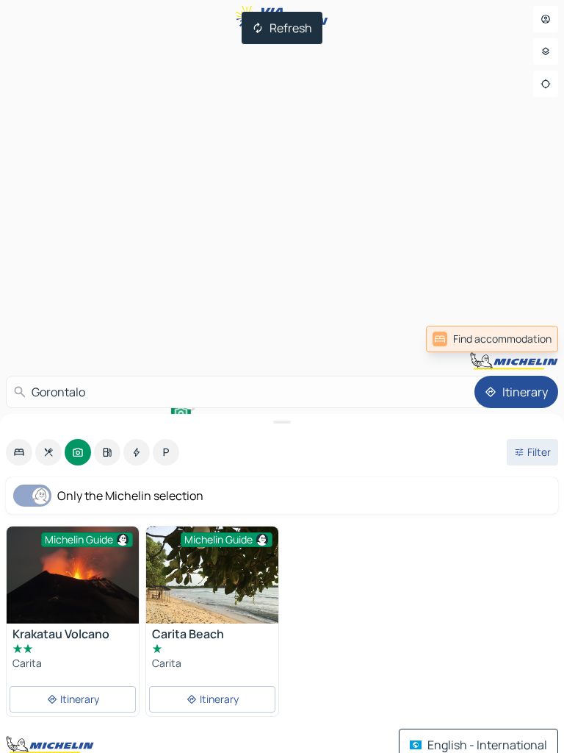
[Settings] (545, 51)
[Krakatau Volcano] (73, 575)
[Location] (545, 84)
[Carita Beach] (212, 593)
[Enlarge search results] (282, 422)
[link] (492, 339)
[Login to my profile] (545, 19)
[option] (19, 452)
